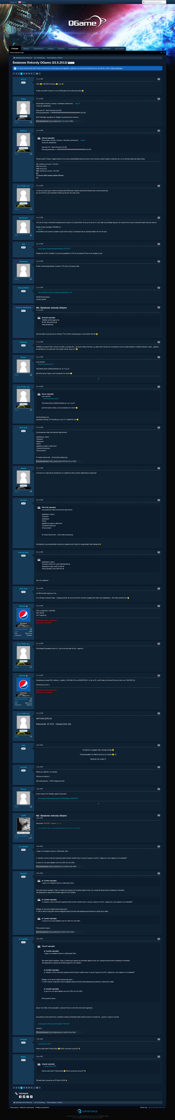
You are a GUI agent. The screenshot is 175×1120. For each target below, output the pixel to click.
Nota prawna (14, 1107)
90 (159, 1056)
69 (159, 307)
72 (159, 386)
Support (50, 49)
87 (159, 873)
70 (159, 342)
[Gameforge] (87, 1109)
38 (37, 74)
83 (159, 767)
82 (159, 745)
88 (159, 939)
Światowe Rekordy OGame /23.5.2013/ (40, 62)
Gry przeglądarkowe (90, 49)
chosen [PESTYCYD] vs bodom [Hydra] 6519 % (54, 292)
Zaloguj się (13, 2)
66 (159, 244)
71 (159, 357)
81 (159, 713)
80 (159, 675)
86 (159, 846)
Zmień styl (143, 1107)
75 (159, 500)
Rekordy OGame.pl (44, 364)
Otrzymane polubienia (21, 629)
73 (159, 427)
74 (159, 468)
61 (159, 79)
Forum (15, 48)
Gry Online (119, 49)
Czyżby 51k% (42, 1044)
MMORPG (106, 49)
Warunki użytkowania (27, 1107)
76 (159, 552)
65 (159, 217)
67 (159, 261)
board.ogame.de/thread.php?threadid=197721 (53, 249)
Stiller (63, 121)
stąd (76, 103)
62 (159, 99)
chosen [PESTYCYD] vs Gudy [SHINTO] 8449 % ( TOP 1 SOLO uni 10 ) (57, 828)
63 (159, 130)
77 (159, 588)
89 (159, 1039)
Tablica (26, 49)
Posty (16, 122)
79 (159, 643)
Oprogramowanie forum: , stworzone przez (87, 1116)
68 (159, 287)
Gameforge (73, 49)
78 (159, 606)
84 (159, 789)
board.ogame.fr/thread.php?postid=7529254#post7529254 (57, 798)
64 (159, 185)
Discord (61, 49)
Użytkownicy (38, 49)
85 (159, 815)
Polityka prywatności (42, 1107)
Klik (39, 229)
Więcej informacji (116, 68)
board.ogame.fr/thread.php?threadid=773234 (52, 1024)
